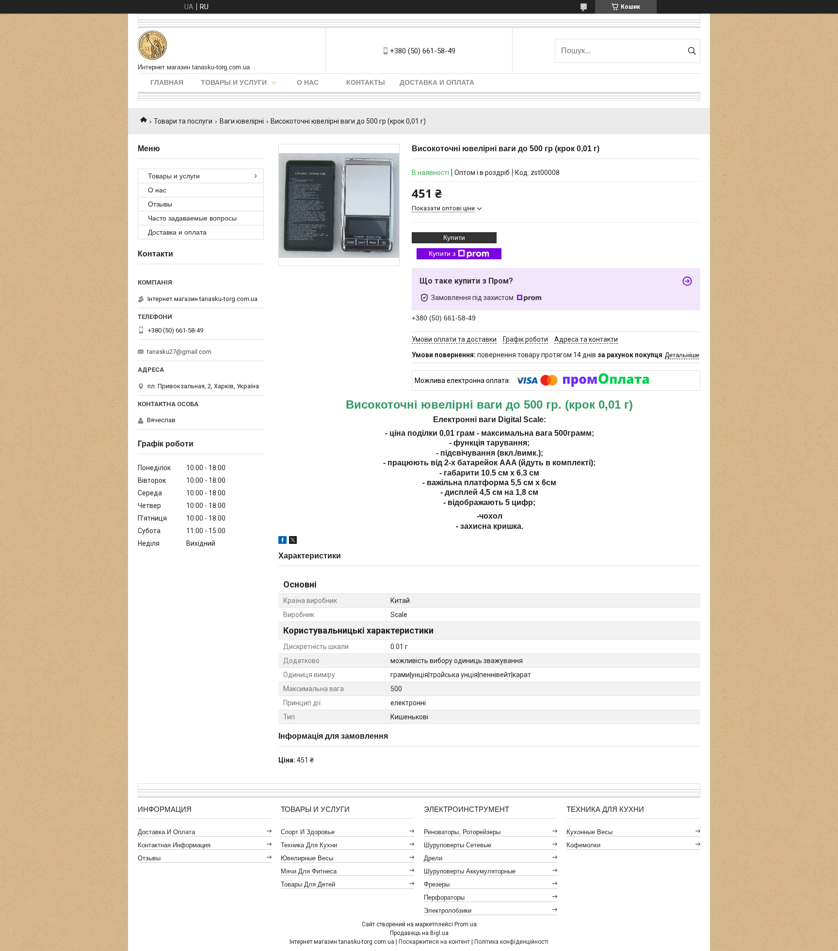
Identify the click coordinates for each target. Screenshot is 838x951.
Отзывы (160, 204)
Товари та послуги (183, 121)
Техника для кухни (309, 845)
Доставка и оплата (437, 82)
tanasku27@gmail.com (179, 351)
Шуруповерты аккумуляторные (470, 871)
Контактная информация (174, 845)
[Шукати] (691, 51)
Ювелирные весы (307, 858)
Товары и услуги (234, 82)
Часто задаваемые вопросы (192, 218)
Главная (166, 82)
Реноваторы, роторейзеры (462, 832)
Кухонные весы (589, 832)
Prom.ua (465, 924)
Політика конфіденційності (511, 941)
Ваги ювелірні (242, 121)
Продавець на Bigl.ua (419, 933)
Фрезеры (437, 884)
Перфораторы (444, 897)
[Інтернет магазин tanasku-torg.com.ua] (152, 46)
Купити (454, 237)
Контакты (365, 82)
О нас (308, 82)
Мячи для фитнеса (309, 871)
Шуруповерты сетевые (457, 845)
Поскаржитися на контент (434, 941)
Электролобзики (447, 910)
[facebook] (282, 541)
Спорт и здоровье (308, 832)
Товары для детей (308, 884)
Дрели (433, 858)
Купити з (442, 253)
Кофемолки (583, 845)
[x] (293, 541)
